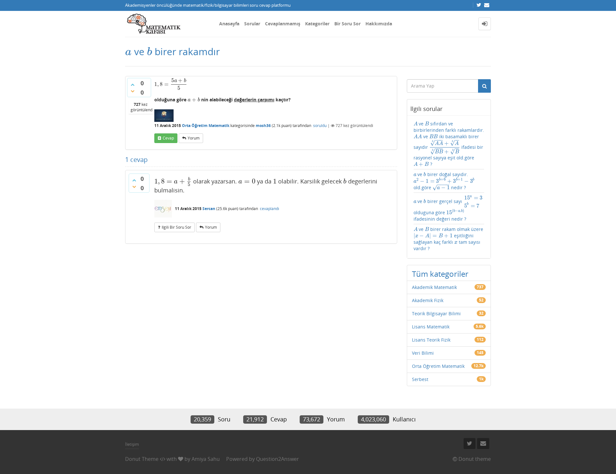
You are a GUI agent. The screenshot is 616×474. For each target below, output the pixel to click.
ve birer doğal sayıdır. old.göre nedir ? (444, 181)
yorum (194, 138)
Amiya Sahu (206, 458)
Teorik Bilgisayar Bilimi (436, 313)
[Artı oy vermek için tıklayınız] (132, 84)
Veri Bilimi (423, 353)
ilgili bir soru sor (176, 227)
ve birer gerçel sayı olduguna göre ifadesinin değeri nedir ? (448, 208)
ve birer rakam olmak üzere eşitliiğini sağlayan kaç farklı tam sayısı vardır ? (448, 238)
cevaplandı (269, 208)
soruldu (320, 125)
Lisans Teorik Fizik (431, 340)
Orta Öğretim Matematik (205, 125)
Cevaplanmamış (282, 24)
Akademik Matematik (434, 287)
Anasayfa (229, 24)
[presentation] (128, 51)
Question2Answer (277, 458)
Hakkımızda (378, 24)
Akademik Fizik (427, 300)
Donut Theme (141, 458)
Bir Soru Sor (347, 24)
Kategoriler (317, 24)
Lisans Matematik (430, 327)
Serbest (420, 379)
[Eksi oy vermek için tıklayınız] (132, 91)
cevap (168, 138)
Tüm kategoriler (440, 273)
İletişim (132, 444)
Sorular (252, 24)
